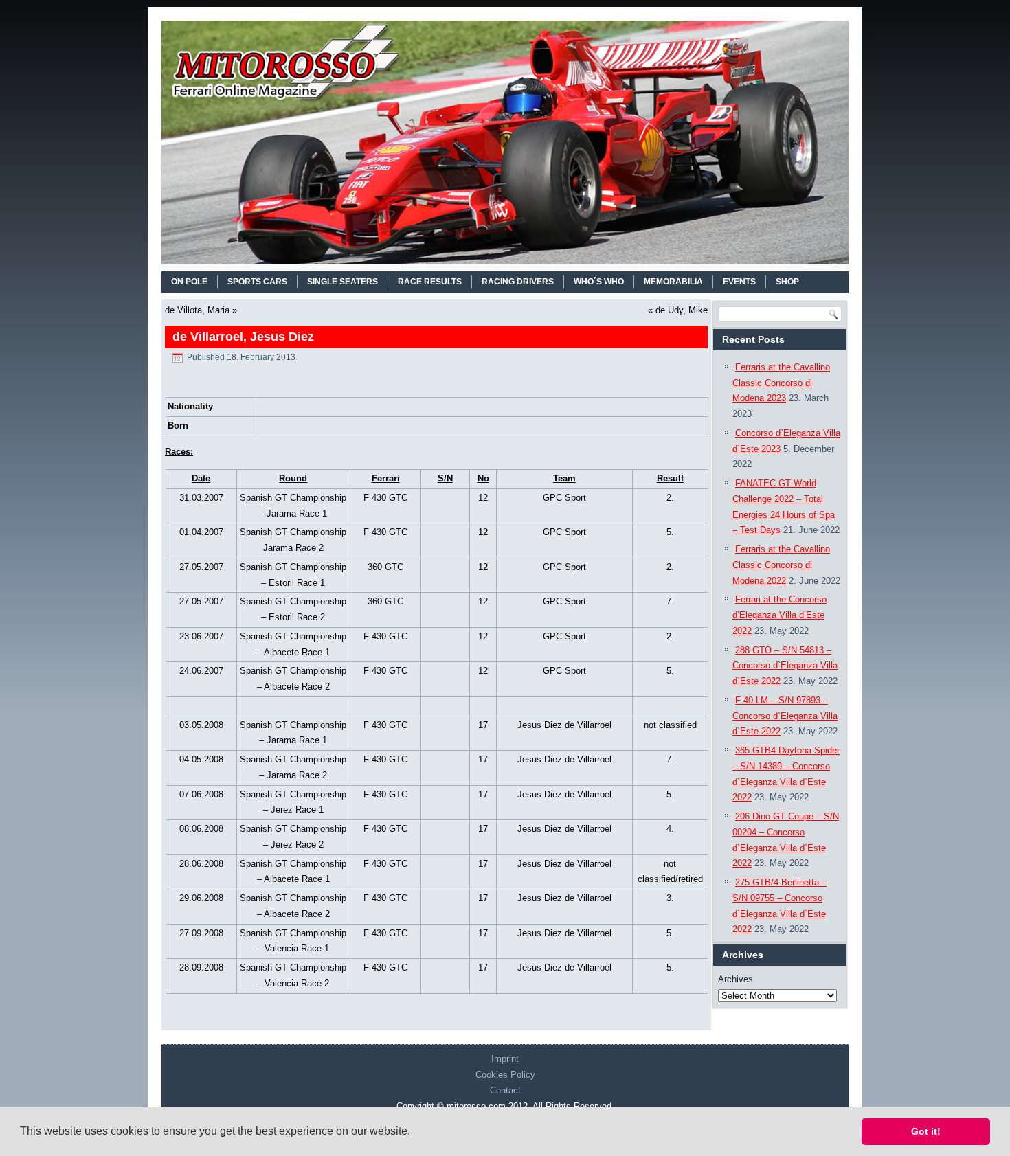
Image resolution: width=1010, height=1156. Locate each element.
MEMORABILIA (673, 281)
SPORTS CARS (257, 281)
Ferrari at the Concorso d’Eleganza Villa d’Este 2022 (779, 615)
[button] (415, 1133)
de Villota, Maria (197, 310)
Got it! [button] (926, 1131)
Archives (735, 979)
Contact (505, 1090)
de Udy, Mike (681, 310)
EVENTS (739, 281)
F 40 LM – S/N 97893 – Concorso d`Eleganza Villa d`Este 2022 (785, 716)
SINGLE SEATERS (342, 281)
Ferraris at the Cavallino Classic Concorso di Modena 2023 (781, 383)
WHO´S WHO (599, 281)
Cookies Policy (505, 1074)
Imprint (505, 1059)
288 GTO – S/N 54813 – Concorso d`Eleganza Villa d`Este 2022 (785, 666)
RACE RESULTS (430, 281)
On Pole (189, 281)
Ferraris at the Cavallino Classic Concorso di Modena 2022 (781, 565)
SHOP (787, 281)
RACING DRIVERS (518, 281)
